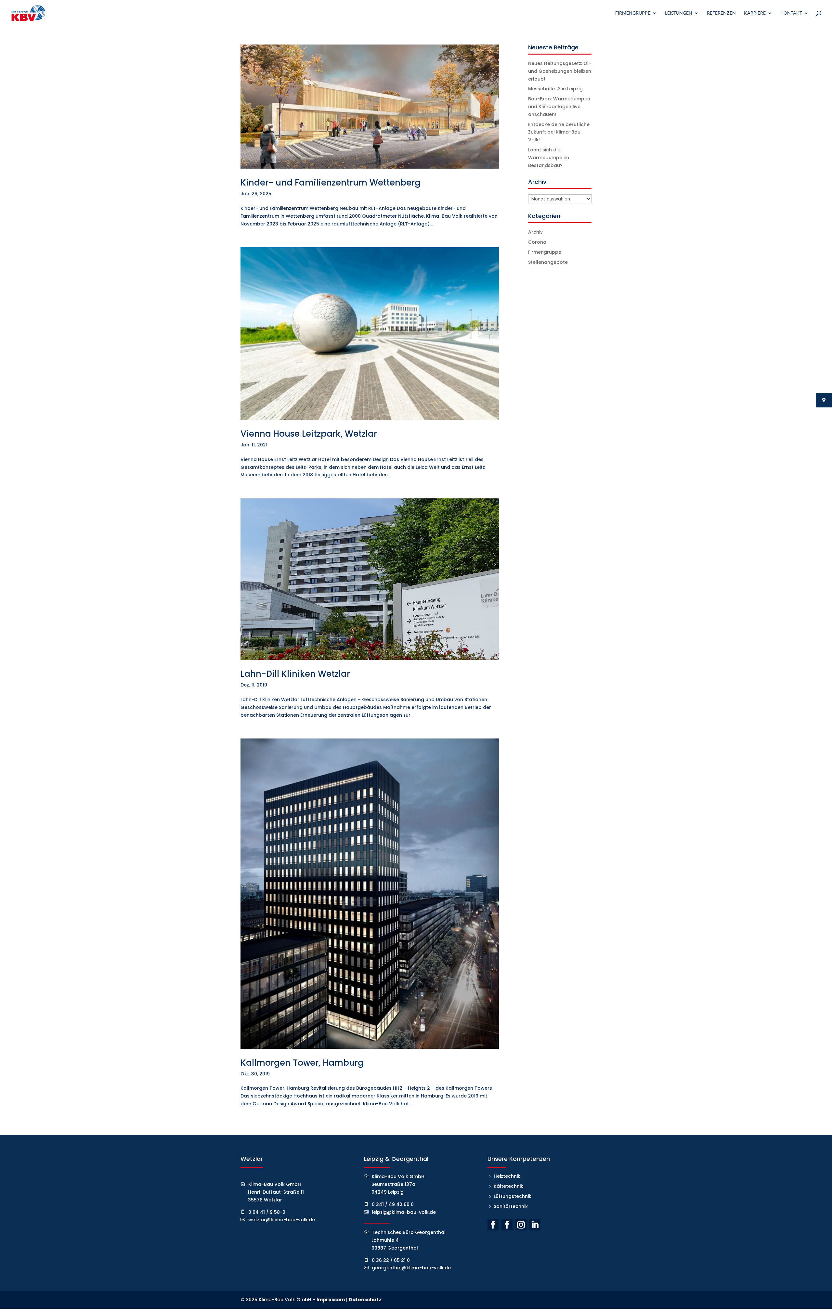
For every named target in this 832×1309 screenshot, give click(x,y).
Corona (537, 242)
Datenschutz (365, 1299)
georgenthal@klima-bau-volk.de (411, 1267)
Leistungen (678, 13)
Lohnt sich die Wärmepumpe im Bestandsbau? (548, 158)
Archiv (535, 232)
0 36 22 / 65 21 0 (391, 1260)
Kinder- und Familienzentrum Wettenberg (330, 182)
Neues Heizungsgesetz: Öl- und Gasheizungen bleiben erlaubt (559, 71)
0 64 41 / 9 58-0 (266, 1212)
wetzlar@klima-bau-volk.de (281, 1219)
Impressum (331, 1299)
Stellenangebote (548, 262)
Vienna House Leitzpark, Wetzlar (308, 434)
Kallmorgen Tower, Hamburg (302, 1063)
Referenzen (721, 13)
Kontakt (791, 13)
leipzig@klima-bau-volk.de (404, 1212)
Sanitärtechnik (511, 1206)
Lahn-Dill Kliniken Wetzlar (295, 674)
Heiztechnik (507, 1176)
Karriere (755, 13)
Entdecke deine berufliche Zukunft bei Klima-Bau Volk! (559, 132)
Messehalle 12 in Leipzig (555, 88)
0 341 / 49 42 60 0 (393, 1204)
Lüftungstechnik (512, 1196)
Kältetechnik (508, 1186)
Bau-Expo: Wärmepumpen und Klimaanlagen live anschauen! (559, 107)
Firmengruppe (632, 13)
